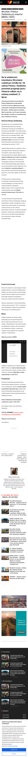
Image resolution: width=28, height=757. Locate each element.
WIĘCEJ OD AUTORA (10, 497)
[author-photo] (14, 475)
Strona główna (4, 6)
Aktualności (18, 6)
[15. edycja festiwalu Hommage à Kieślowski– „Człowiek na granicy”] (5, 550)
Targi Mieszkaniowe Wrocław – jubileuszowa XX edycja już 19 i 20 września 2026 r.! (17, 657)
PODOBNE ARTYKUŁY (11, 495)
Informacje (21, 8)
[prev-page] (2, 584)
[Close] (26, 721)
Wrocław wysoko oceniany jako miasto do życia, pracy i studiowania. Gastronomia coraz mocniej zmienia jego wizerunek (18, 541)
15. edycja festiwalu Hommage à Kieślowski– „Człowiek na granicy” (17, 550)
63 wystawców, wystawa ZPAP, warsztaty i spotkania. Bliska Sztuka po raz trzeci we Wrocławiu (18, 664)
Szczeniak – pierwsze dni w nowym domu (7, 454)
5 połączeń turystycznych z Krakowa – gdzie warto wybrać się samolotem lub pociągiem (22, 458)
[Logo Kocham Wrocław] (14, 2)
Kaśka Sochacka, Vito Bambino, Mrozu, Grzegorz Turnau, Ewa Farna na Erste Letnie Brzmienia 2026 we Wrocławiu (18, 522)
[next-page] (5, 584)
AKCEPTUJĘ (14, 749)
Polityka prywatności (13, 746)
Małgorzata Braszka (9, 19)
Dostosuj (14, 753)
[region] (14, 738)
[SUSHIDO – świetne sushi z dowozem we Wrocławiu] (5, 578)
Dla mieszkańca (15, 8)
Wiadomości (11, 6)
